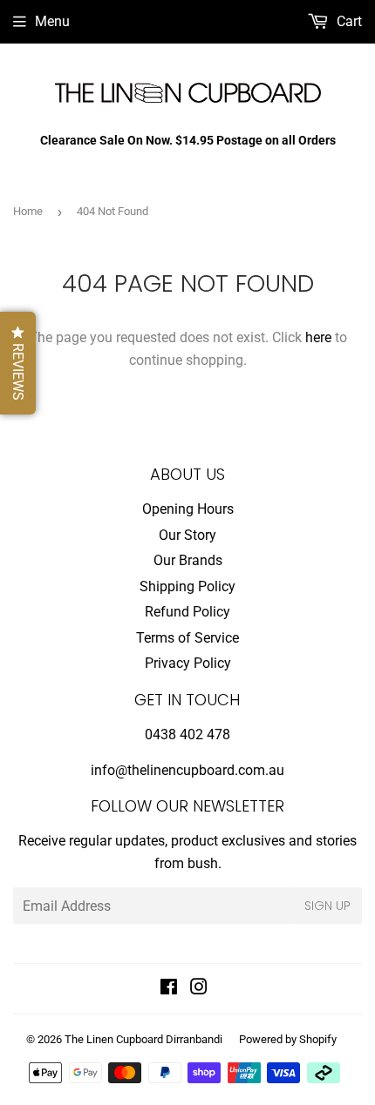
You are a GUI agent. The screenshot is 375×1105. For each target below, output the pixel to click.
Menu (52, 21)
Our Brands (187, 560)
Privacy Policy (188, 663)
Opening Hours (188, 509)
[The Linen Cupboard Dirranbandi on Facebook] (169, 988)
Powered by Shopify (288, 1039)
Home (28, 211)
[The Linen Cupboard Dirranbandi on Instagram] (199, 988)
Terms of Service (187, 638)
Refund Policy (187, 611)
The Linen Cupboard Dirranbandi (143, 1039)
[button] (18, 363)
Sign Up (327, 905)
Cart (347, 21)
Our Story (187, 535)
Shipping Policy (187, 586)
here (318, 337)
